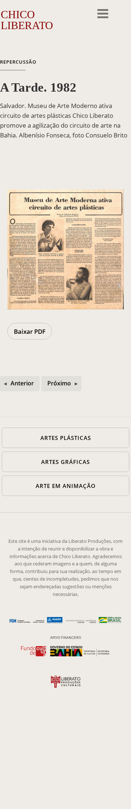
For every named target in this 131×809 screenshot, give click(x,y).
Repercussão (18, 62)
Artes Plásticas (65, 437)
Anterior (22, 383)
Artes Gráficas (65, 461)
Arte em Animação (66, 485)
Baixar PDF (29, 331)
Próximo (59, 383)
